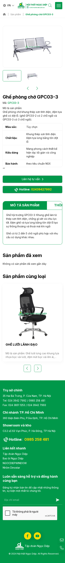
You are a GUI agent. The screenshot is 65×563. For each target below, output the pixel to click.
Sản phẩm (15, 14)
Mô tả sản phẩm (24, 205)
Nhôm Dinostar (11, 467)
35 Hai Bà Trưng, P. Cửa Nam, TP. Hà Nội (27, 395)
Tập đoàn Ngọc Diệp (15, 453)
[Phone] (61, 548)
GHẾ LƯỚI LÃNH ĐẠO (21, 344)
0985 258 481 (37, 400)
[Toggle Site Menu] (58, 5)
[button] (28, 88)
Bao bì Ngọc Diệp (13, 458)
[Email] (61, 540)
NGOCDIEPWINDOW (15, 463)
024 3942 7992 (17, 400)
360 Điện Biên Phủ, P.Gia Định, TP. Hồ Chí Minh (30, 418)
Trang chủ (4, 14)
